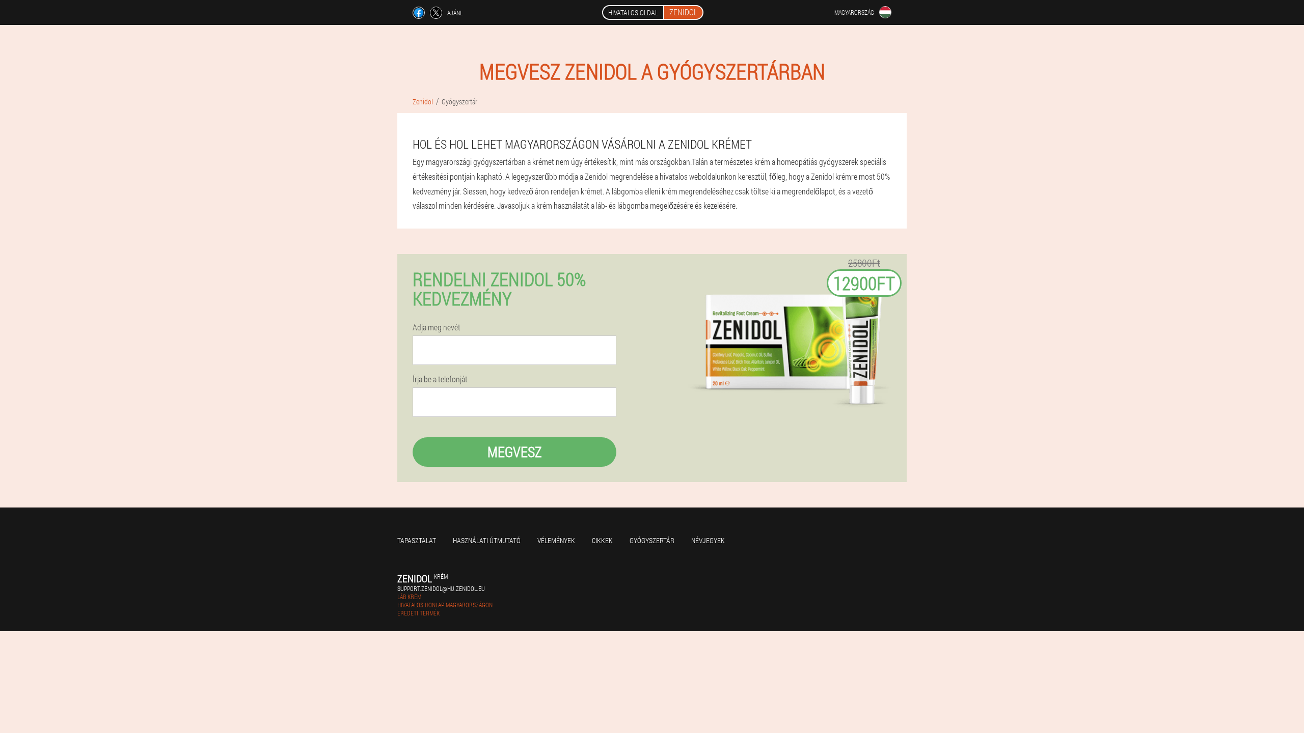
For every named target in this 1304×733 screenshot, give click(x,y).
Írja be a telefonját (440, 379)
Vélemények (556, 540)
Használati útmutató (487, 540)
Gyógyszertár (652, 540)
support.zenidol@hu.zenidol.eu (441, 588)
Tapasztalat (416, 540)
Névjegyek (708, 540)
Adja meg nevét (436, 327)
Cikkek (602, 540)
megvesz (514, 451)
